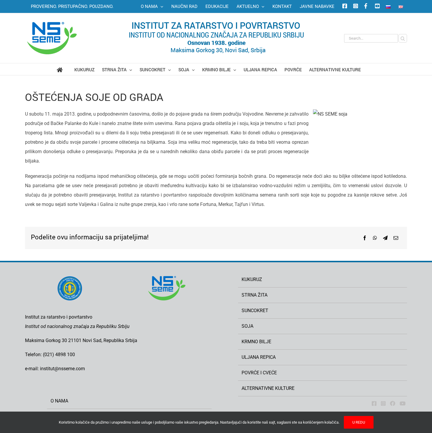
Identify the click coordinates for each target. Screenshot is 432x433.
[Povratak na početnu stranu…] (65, 69)
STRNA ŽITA (254, 295)
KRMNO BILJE (256, 341)
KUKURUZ (252, 279)
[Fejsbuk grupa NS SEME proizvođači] (365, 6)
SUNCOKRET (255, 310)
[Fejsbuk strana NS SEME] (344, 6)
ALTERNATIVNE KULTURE (268, 388)
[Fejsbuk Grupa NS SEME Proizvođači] (392, 403)
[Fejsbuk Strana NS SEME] (374, 403)
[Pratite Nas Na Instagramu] (383, 403)
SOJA (247, 326)
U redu (358, 422)
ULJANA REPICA (259, 357)
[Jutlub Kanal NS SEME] (403, 403)
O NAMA (59, 401)
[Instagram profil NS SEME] (354, 6)
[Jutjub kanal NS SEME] (376, 6)
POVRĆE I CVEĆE (259, 373)
